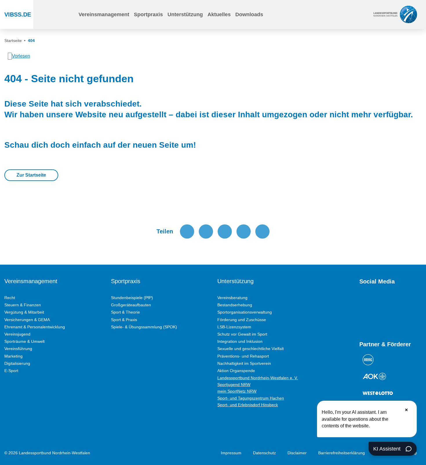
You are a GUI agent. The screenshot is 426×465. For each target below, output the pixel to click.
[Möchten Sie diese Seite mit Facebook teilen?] (187, 231)
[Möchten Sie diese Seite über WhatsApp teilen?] (225, 231)
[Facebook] (383, 302)
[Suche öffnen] (70, 14)
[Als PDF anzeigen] (262, 231)
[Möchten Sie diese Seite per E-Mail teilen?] (243, 231)
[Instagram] (373, 302)
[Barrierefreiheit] (303, 14)
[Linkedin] (362, 320)
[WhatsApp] (404, 302)
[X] (393, 302)
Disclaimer (297, 453)
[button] (103, 14)
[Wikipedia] (414, 302)
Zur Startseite (31, 175)
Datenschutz (264, 453)
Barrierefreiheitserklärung (341, 453)
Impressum (231, 453)
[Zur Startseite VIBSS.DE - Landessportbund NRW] (395, 14)
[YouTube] (362, 302)
